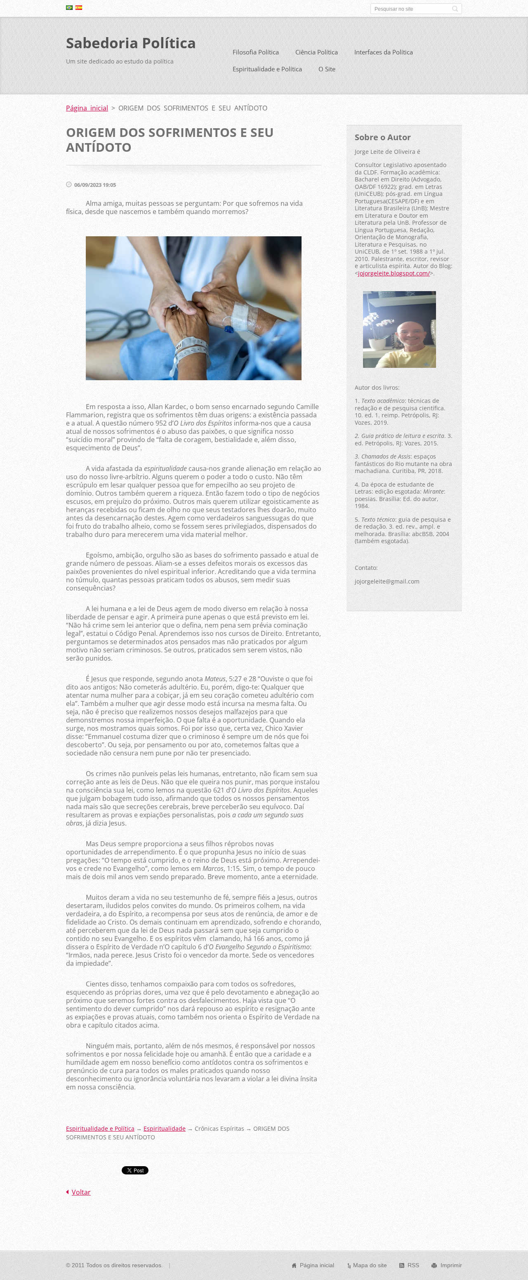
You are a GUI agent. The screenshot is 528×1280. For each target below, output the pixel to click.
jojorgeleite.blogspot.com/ (394, 273)
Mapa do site (370, 1265)
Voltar (81, 1192)
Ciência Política (316, 52)
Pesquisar (455, 8)
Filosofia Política (256, 52)
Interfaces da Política (383, 52)
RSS (413, 1265)
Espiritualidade (165, 1128)
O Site (326, 69)
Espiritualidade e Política (267, 69)
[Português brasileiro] (69, 7)
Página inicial (87, 108)
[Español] (78, 7)
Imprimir (451, 1265)
